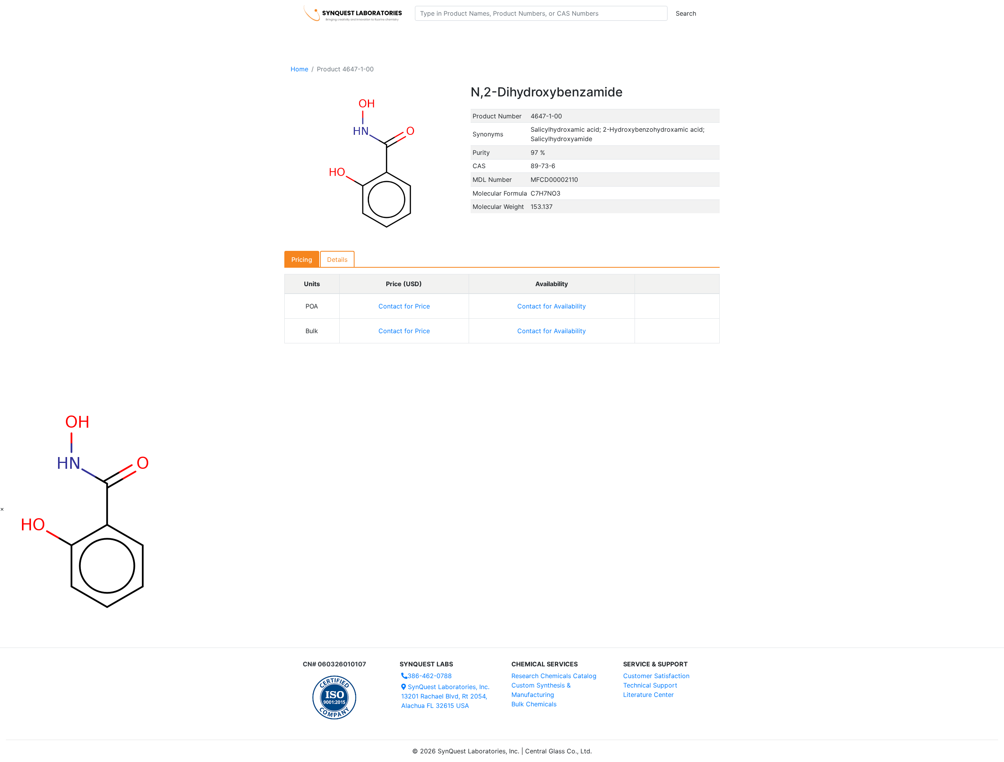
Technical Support (650, 685)
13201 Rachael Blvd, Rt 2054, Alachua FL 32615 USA (445, 696)
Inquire (677, 306)
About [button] (603, 36)
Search (686, 13)
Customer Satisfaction (656, 676)
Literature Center (648, 694)
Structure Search (412, 36)
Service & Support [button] (473, 36)
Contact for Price (404, 306)
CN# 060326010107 (334, 664)
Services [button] (567, 36)
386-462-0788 (429, 676)
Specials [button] (527, 36)
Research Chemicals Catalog (554, 676)
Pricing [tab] (301, 259)
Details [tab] (337, 259)
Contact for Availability (551, 306)
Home (299, 69)
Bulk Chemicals (534, 704)
